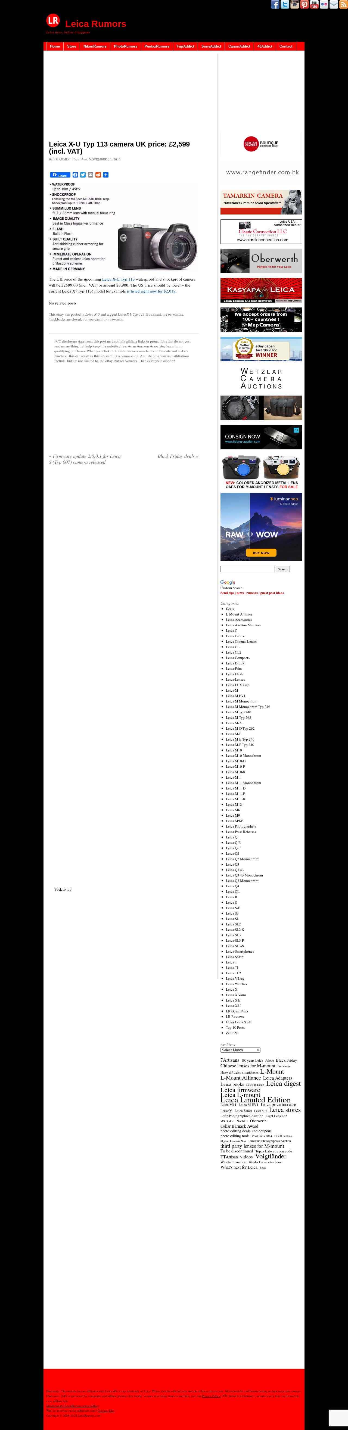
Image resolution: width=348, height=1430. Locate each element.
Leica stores (285, 1109)
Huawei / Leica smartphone (239, 1072)
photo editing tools (235, 1135)
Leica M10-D (236, 760)
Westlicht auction (233, 1161)
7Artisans (229, 1060)
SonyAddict (211, 46)
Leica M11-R (236, 799)
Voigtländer (270, 1156)
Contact (285, 46)
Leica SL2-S (235, 929)
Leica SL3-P (235, 940)
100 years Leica (252, 1060)
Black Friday (286, 1060)
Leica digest (283, 1083)
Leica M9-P (234, 820)
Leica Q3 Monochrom (242, 880)
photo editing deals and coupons (246, 1131)
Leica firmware (240, 1089)
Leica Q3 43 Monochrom (244, 875)
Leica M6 (233, 809)
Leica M (232, 690)
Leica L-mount (240, 1094)
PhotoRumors (125, 46)
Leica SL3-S (235, 945)
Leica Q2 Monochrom (242, 858)
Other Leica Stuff (238, 1021)
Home (55, 46)
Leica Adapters (277, 1077)
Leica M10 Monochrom (243, 755)
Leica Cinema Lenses (241, 641)
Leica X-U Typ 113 (118, 279)
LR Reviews (235, 1016)
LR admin (62, 159)
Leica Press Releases (241, 831)
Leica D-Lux (235, 663)
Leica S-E (233, 907)
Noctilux (242, 1121)
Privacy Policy (211, 1396)
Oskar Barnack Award (239, 1126)
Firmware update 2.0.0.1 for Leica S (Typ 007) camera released (85, 459)
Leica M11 (234, 777)
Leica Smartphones (240, 951)
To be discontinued (236, 1150)
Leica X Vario (236, 994)
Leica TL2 (233, 973)
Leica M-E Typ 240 (240, 739)
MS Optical (227, 1121)
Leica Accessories (239, 619)
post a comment (112, 319)
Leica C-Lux (235, 635)
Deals (230, 608)
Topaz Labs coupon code (273, 1151)
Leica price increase (278, 1104)
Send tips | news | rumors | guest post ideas (252, 592)
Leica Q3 (232, 864)
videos (246, 1156)
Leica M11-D (236, 788)
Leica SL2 (233, 924)
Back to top (63, 889)
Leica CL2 (233, 652)
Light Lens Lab (276, 1116)
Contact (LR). (106, 1411)
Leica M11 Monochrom (243, 782)
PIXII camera (283, 1136)
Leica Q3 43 (235, 869)
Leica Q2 (232, 853)
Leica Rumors (95, 23)
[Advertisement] (123, 96)
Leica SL (232, 918)
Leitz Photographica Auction (241, 1115)
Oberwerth (258, 1120)
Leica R (231, 896)
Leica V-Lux (235, 978)
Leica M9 (233, 815)
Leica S (231, 902)
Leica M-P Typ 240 (240, 744)
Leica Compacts (238, 657)
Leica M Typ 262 (238, 717)
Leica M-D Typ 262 (240, 728)
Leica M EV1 (236, 695)
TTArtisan (229, 1156)
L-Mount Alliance (239, 614)
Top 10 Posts (235, 1027)
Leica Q (231, 837)
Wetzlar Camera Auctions (265, 1162)
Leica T (231, 962)
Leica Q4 (232, 886)
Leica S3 (232, 913)
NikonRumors (95, 46)
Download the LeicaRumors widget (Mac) (72, 1406)
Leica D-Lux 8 (255, 1085)
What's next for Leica (238, 1167)
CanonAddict (239, 46)
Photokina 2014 (262, 1136)
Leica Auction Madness (243, 625)
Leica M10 (234, 750)
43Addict (264, 46)
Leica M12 (234, 804)
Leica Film (234, 668)
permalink (175, 314)
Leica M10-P (235, 766)
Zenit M (232, 1032)
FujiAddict (185, 46)
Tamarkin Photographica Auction (269, 1141)
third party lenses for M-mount (252, 1145)
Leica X (231, 989)
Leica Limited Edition (255, 1099)
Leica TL (232, 967)
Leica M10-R (236, 771)
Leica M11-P (235, 793)
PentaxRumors (157, 46)
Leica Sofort (235, 956)
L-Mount (272, 1071)
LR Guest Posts (237, 1011)
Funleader (284, 1066)
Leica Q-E (233, 842)
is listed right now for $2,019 (151, 291)
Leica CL (233, 646)
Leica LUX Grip (237, 684)
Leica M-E (233, 733)
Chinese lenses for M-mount (247, 1065)
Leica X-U (92, 314)
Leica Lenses (235, 679)
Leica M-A (234, 722)
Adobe (269, 1060)
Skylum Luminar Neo (233, 1141)
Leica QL (233, 891)
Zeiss (263, 1168)
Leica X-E (233, 1000)
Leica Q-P (233, 847)
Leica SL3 (233, 934)
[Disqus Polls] (123, 539)
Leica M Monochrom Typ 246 (248, 706)
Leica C (231, 630)
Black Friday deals (178, 456)
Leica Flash (234, 674)
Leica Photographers (241, 826)
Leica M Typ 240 (238, 712)
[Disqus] (123, 675)
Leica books (232, 1084)
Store (71, 46)
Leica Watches (236, 983)
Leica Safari (243, 1110)
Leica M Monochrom (241, 701)
